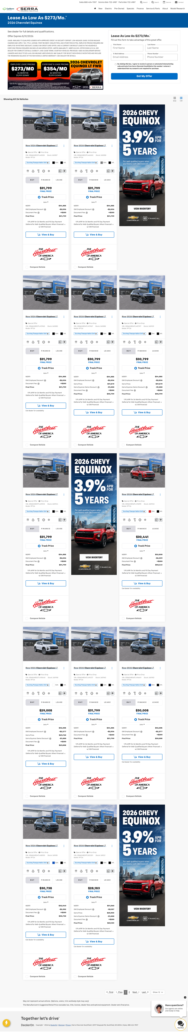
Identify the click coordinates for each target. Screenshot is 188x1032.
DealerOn (54, 1025)
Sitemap (61, 1025)
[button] (66, 121)
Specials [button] (130, 9)
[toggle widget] (6, 1023)
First (110, 992)
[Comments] (60, 171)
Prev (120, 992)
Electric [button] (108, 9)
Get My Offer (144, 76)
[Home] (95, 9)
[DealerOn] (27, 1025)
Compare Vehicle (37, 267)
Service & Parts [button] (153, 9)
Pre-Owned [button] (119, 9)
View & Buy (47, 235)
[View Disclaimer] (49, 171)
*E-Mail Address (118, 54)
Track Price (48, 197)
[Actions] (64, 146)
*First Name (117, 45)
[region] (46, 216)
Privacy (68, 1025)
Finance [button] (140, 9)
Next (135, 992)
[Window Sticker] (64, 171)
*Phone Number (152, 54)
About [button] (165, 9)
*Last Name (151, 45)
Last (144, 992)
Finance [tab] (45, 180)
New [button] (100, 9)
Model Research (177, 9)
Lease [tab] (59, 180)
